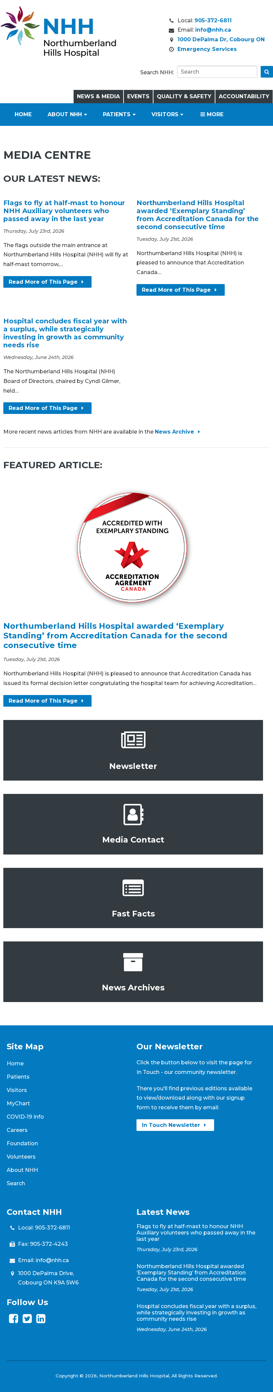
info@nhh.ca (213, 30)
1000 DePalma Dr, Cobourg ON (221, 39)
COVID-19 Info (25, 1117)
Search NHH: (157, 72)
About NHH (65, 114)
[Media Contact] (133, 824)
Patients (117, 114)
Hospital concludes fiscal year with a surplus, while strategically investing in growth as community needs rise (65, 333)
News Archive (175, 432)
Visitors (164, 114)
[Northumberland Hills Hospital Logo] (58, 56)
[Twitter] (27, 1320)
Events (138, 96)
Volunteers (21, 1157)
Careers (17, 1130)
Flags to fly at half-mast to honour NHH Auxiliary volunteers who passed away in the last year (64, 211)
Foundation (22, 1143)
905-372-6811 (213, 20)
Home (23, 114)
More (214, 114)
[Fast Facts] (133, 898)
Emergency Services (207, 49)
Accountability (244, 96)
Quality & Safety (184, 96)
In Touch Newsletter (172, 1125)
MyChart (18, 1103)
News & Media (98, 96)
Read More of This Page (44, 282)
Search (16, 1183)
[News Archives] (133, 971)
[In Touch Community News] (133, 750)
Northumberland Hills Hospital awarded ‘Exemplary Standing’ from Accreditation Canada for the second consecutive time (197, 215)
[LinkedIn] (41, 1320)
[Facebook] (13, 1320)
